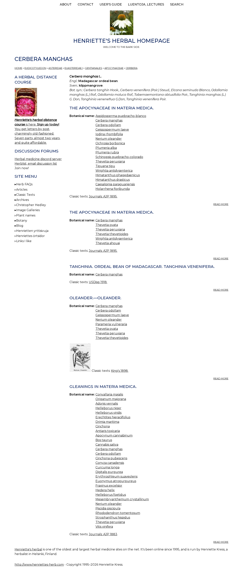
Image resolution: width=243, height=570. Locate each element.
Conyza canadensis (109, 463)
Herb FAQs (24, 184)
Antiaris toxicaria (107, 431)
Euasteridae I (74, 68)
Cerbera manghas (108, 120)
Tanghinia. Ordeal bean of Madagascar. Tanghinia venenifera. (142, 266)
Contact (85, 4)
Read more (220, 204)
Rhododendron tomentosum (117, 513)
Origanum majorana (110, 399)
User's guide (110, 4)
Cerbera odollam (108, 125)
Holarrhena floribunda (112, 189)
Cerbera (131, 68)
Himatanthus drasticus (112, 180)
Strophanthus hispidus (112, 517)
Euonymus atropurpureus (115, 481)
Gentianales (93, 68)
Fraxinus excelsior (108, 485)
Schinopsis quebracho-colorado (119, 157)
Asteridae (55, 68)
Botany (21, 220)
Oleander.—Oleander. (95, 297)
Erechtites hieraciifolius (112, 417)
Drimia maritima (107, 422)
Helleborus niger (108, 408)
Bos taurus (103, 440)
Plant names (25, 215)
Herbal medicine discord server (38, 159)
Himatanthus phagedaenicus (117, 175)
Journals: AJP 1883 (103, 534)
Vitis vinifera (104, 526)
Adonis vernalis (106, 403)
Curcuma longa (107, 467)
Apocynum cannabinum (114, 435)
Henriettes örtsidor (30, 236)
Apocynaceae (113, 68)
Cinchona (102, 426)
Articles (21, 189)
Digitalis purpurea (109, 472)
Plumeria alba (106, 148)
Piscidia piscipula (107, 508)
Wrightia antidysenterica (114, 170)
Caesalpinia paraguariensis (115, 184)
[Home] (121, 23)
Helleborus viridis (108, 412)
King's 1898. (119, 371)
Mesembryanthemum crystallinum (122, 499)
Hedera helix (105, 490)
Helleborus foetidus (110, 495)
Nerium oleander (108, 139)
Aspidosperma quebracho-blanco (120, 116)
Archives (22, 200)
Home (18, 68)
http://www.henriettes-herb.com (39, 564)
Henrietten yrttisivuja (32, 231)
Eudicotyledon (35, 68)
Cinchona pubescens (111, 458)
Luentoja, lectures (146, 4)
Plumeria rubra (107, 152)
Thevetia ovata (106, 225)
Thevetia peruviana (110, 161)
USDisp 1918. (98, 282)
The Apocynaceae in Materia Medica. (111, 108)
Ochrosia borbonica (110, 143)
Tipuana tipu (105, 166)
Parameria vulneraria (111, 324)
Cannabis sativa (106, 444)
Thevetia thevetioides (111, 234)
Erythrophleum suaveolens (116, 476)
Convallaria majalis (109, 394)
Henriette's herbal (28, 549)
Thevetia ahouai (107, 243)
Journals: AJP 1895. (103, 196)
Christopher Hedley (31, 205)
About (66, 4)
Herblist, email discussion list (36, 163)
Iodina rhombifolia (109, 134)
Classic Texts (25, 195)
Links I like (24, 241)
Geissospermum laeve (112, 129)
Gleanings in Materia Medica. (103, 386)
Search (176, 4)
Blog (19, 225)
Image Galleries (28, 210)
